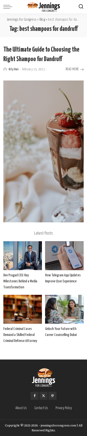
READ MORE (72, 69)
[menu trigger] (8, 6)
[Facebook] (35, 396)
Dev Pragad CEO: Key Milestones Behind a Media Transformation (20, 281)
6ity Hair (14, 69)
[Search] (81, 6)
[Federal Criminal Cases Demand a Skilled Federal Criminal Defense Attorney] (22, 309)
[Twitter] (43, 396)
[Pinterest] (52, 396)
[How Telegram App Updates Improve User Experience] (64, 255)
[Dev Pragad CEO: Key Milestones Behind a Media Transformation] (22, 255)
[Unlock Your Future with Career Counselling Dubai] (64, 309)
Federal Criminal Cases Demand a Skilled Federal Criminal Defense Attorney (20, 335)
